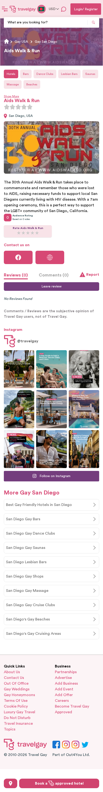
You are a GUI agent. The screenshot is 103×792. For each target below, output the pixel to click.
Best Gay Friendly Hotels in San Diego (39, 505)
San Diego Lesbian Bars (26, 562)
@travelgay (27, 341)
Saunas (90, 74)
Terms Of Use (16, 701)
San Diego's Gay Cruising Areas (33, 634)
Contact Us (14, 678)
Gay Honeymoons (19, 695)
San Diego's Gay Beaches (28, 619)
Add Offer (64, 695)
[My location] (10, 783)
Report (92, 274)
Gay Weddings (16, 689)
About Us (12, 672)
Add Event (64, 689)
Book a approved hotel (59, 783)
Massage (13, 84)
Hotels (11, 74)
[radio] (7, 107)
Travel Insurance (18, 723)
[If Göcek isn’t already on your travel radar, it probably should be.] (19, 369)
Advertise (63, 678)
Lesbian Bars (69, 74)
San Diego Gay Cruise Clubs (30, 605)
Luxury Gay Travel (19, 712)
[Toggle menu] (5, 9)
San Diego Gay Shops (24, 576)
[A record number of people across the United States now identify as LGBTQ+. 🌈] (19, 449)
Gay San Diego (46, 41)
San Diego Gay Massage (27, 591)
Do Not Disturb (17, 718)
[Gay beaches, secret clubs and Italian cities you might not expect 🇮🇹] (51, 369)
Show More (11, 96)
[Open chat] (64, 9)
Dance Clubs (44, 74)
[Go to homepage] (23, 9)
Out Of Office (16, 683)
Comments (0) (54, 275)
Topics (9, 729)
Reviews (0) (16, 275)
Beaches (31, 84)
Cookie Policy (16, 706)
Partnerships (66, 672)
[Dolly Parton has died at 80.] (84, 369)
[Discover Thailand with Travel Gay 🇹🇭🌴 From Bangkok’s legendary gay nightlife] (19, 409)
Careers (62, 701)
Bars (26, 74)
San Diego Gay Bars (23, 519)
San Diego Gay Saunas (25, 548)
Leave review (51, 286)
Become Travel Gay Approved (72, 709)
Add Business (66, 683)
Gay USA (21, 41)
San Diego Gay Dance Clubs (30, 533)
